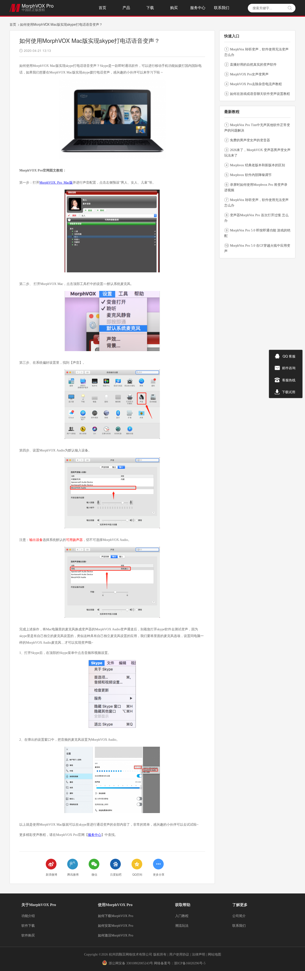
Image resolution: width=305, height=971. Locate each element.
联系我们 (221, 8)
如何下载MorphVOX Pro (115, 916)
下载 (150, 8)
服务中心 (197, 8)
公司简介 (239, 916)
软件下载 (28, 925)
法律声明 (199, 954)
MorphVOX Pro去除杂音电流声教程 (256, 84)
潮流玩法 (181, 925)
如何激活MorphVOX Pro (115, 935)
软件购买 (28, 935)
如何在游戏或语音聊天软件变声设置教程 (260, 94)
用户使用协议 (179, 954)
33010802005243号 (139, 963)
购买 (174, 8)
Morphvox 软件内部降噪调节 (251, 175)
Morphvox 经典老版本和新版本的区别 (257, 165)
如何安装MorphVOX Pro (115, 925)
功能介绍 (28, 916)
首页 (102, 8)
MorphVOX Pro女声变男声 (249, 74)
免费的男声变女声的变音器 (250, 140)
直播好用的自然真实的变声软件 (253, 64)
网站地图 (214, 954)
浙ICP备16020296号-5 (189, 963)
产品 (126, 8)
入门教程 (181, 916)
